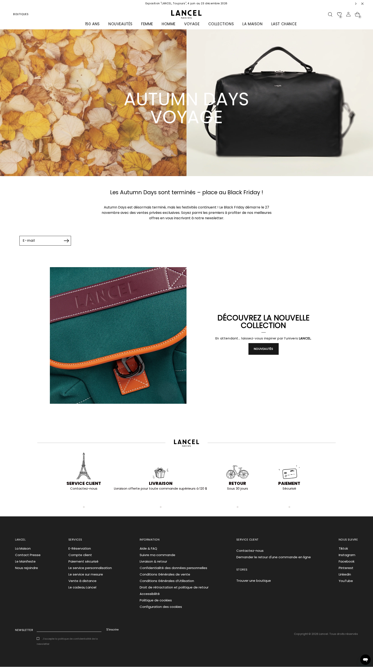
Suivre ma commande (157, 555)
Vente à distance (82, 581)
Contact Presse (28, 555)
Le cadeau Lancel (82, 587)
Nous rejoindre (26, 568)
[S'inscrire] (66, 240)
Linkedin (345, 574)
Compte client (80, 555)
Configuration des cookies (161, 606)
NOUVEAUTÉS (263, 349)
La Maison (23, 548)
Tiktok (343, 548)
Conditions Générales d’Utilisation (167, 581)
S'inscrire (112, 629)
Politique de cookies (156, 600)
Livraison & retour (153, 561)
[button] (356, 3)
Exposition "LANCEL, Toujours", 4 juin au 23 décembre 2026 (186, 3)
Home (22, 84)
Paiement (289, 483)
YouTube (346, 581)
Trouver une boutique (253, 580)
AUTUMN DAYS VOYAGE (48, 84)
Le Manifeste (25, 561)
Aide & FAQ (148, 548)
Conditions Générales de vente (165, 574)
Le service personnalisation (90, 568)
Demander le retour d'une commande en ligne (273, 557)
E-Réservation (79, 548)
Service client (83, 483)
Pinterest (346, 568)
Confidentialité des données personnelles (173, 568)
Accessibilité (150, 593)
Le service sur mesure (85, 574)
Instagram (347, 555)
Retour (237, 483)
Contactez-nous (250, 550)
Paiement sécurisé (83, 561)
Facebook (346, 561)
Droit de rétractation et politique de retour (174, 587)
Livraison (160, 483)
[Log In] (348, 14)
